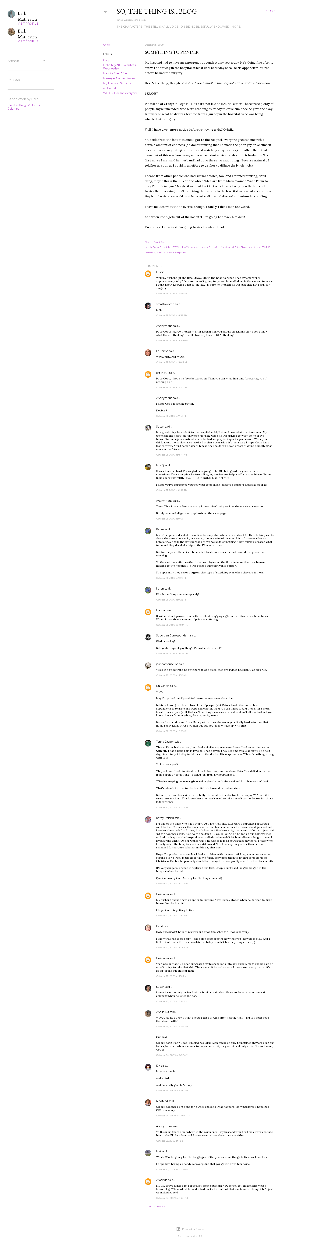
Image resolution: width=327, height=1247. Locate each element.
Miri (158, 1151)
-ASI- (200, 1236)
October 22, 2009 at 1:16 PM (171, 976)
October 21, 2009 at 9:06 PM (172, 518)
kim (158, 1037)
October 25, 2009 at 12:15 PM (172, 1140)
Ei (157, 272)
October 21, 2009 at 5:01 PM (171, 362)
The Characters (129, 26)
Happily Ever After (115, 73)
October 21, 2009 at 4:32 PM (171, 315)
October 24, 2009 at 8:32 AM (172, 1055)
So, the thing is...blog (157, 11)
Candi (160, 926)
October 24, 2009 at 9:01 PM (172, 1090)
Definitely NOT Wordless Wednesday (179, 247)
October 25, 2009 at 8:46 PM (172, 1169)
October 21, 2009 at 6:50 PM (171, 387)
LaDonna (162, 351)
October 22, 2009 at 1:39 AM (171, 675)
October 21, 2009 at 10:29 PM (172, 653)
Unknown (162, 894)
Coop (106, 60)
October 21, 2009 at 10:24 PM (172, 624)
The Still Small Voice (161, 26)
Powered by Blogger (193, 1229)
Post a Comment (156, 1206)
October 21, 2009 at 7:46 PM (171, 415)
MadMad (162, 1101)
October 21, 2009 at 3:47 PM (171, 293)
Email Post (160, 242)
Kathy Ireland (165, 818)
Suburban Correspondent (172, 635)
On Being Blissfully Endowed (205, 26)
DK (158, 1065)
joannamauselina (167, 664)
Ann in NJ (162, 1012)
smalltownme (165, 304)
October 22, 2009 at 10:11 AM (172, 947)
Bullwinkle (162, 686)
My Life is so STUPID (117, 83)
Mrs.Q (160, 465)
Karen (160, 529)
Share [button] (107, 45)
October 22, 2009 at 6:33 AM (172, 807)
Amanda (161, 1180)
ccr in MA (162, 373)
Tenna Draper (165, 741)
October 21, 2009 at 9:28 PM (171, 577)
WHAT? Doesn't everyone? (121, 93)
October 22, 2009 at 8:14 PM (172, 1001)
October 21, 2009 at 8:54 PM (171, 490)
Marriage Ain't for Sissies (119, 78)
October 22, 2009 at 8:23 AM (172, 883)
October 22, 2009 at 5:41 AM (171, 731)
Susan (160, 426)
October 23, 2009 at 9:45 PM (172, 1026)
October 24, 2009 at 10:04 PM (173, 1115)
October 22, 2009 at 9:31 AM (171, 915)
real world (109, 88)
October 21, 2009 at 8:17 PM (171, 454)
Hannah (161, 610)
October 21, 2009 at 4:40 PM (172, 340)
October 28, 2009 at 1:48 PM (172, 1197)
